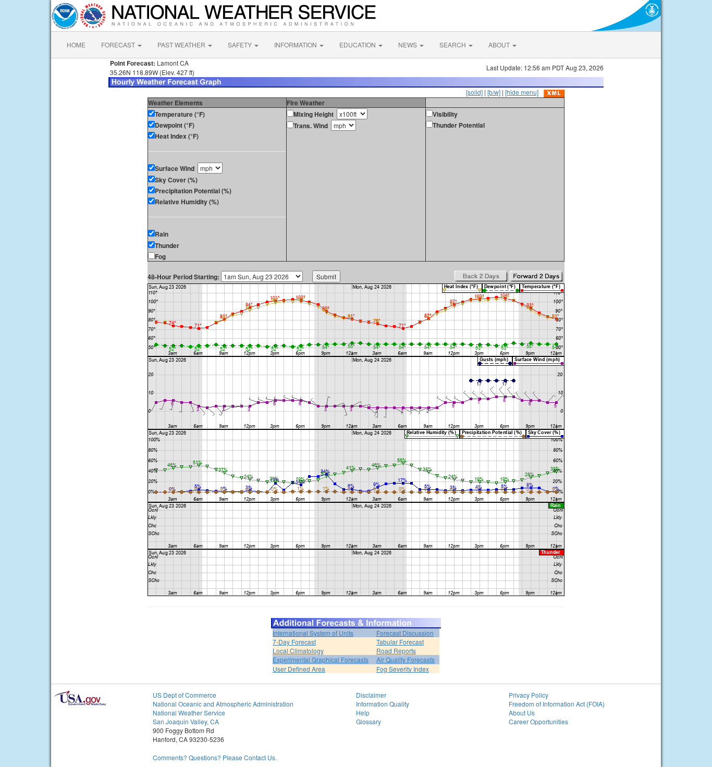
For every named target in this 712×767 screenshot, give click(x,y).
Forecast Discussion (405, 632)
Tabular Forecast (400, 641)
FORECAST (119, 44)
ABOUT (499, 44)
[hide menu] (521, 92)
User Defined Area (299, 668)
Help (363, 712)
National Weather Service (189, 712)
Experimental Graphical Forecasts (321, 659)
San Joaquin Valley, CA (186, 721)
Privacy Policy (528, 694)
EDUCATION (358, 44)
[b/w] (493, 92)
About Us (522, 712)
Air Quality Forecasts (405, 659)
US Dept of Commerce (184, 694)
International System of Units (313, 632)
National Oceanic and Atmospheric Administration (223, 703)
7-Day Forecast (294, 641)
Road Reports (396, 650)
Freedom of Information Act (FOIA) (557, 703)
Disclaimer (371, 694)
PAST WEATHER (182, 44)
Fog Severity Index (402, 668)
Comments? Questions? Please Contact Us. (215, 757)
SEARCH (453, 44)
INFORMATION (296, 44)
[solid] (474, 92)
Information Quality (382, 703)
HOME (76, 44)
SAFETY (240, 44)
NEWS (408, 44)
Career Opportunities (538, 721)
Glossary (368, 721)
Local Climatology (298, 650)
